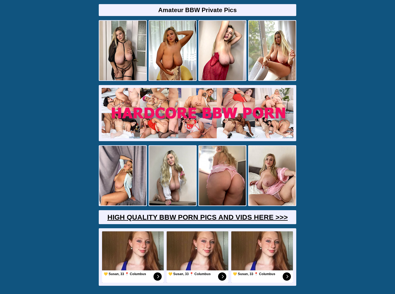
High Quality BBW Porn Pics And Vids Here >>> (197, 217)
